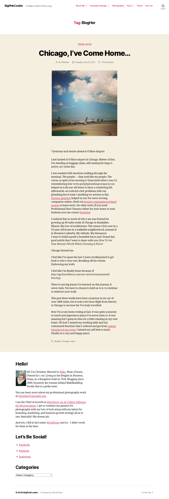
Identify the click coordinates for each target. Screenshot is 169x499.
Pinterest (24, 450)
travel (72, 341)
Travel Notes (84, 44)
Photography (118, 5)
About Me (80, 5)
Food (129, 5)
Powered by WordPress (52, 492)
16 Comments (107, 62)
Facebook (24, 444)
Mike (63, 372)
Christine (65, 62)
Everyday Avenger (98, 5)
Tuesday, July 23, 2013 (85, 62)
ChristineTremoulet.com (32, 396)
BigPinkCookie (14, 5)
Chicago (65, 341)
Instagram (25, 456)
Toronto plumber (61, 198)
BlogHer (57, 341)
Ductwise (85, 212)
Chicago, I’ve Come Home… (84, 53)
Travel (139, 5)
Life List (149, 5)
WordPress (53, 422)
